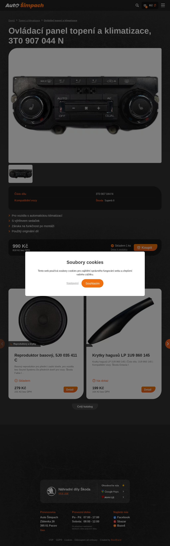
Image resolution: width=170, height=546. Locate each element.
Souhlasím (92, 283)
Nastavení (73, 283)
